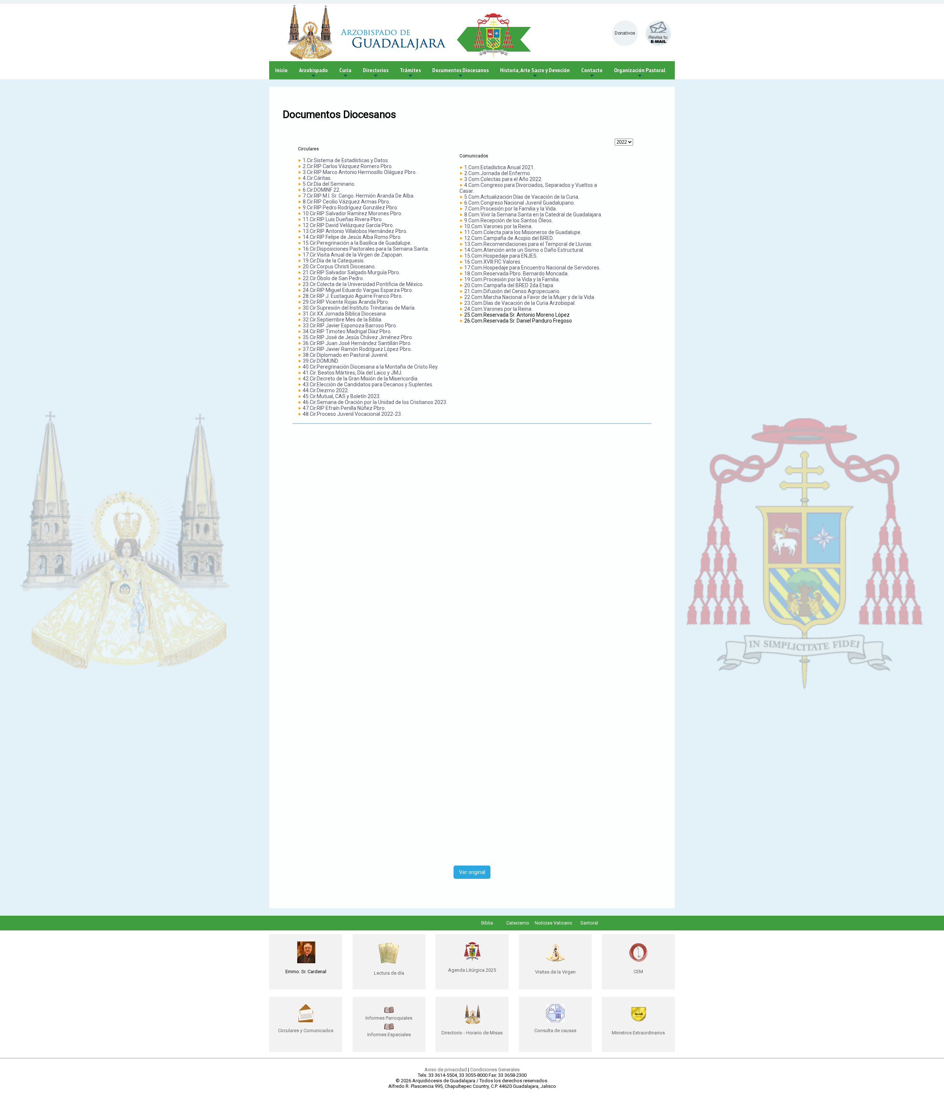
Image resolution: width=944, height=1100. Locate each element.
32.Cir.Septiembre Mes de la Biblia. (342, 320)
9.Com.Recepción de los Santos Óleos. (508, 220)
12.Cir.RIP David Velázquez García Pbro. (348, 225)
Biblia (487, 923)
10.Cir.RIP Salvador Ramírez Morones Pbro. (352, 213)
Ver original (472, 872)
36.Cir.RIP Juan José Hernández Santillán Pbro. (357, 343)
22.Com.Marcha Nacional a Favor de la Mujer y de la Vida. (529, 297)
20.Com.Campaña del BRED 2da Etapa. (509, 285)
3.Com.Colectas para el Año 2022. (503, 179)
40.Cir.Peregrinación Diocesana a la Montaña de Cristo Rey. (370, 367)
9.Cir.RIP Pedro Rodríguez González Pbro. (350, 207)
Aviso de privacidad (445, 1069)
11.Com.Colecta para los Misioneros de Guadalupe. (523, 232)
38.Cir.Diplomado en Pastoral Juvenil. (345, 355)
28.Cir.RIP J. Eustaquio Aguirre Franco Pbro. (353, 296)
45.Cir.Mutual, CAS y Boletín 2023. (342, 396)
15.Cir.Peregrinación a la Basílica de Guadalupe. (357, 243)
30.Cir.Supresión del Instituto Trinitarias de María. (359, 308)
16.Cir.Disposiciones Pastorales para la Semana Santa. (366, 249)
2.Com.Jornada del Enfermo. (497, 173)
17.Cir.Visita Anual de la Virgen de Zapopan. (353, 255)
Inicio (281, 70)
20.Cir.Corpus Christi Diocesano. (339, 266)
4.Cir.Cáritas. (317, 178)
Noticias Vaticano (553, 923)
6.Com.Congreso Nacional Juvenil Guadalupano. (519, 203)
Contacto (592, 72)
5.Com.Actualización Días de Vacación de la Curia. (521, 197)
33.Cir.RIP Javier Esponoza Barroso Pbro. (350, 325)
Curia (345, 72)
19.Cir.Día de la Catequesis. (334, 261)
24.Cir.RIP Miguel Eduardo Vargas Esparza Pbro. (358, 290)
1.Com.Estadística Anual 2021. (499, 167)
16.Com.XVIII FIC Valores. (492, 262)
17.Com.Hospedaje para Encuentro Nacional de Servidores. (532, 268)
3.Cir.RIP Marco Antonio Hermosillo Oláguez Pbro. (360, 172)
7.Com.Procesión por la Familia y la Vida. (510, 209)
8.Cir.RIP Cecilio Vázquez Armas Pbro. (346, 202)
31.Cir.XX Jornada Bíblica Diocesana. (345, 314)
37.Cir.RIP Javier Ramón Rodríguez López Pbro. (357, 349)
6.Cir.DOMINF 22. (321, 190)
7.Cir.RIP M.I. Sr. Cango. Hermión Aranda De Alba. (358, 196)
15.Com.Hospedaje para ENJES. (501, 256)
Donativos (625, 33)
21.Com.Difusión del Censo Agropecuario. (512, 291)
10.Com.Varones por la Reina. (498, 226)
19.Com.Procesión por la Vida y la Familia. (512, 279)
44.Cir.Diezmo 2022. (326, 390)
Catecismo (517, 923)
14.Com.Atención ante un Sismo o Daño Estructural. (524, 250)
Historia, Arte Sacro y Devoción (535, 72)
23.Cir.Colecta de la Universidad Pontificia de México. (363, 284)
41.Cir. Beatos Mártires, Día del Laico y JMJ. (352, 373)
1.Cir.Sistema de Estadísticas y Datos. (346, 160)
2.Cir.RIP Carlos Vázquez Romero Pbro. (348, 166)
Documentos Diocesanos (460, 72)
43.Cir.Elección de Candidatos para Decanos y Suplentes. (368, 384)
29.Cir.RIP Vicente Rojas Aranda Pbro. (346, 302)
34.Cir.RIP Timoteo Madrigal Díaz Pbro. (347, 331)
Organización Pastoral (639, 72)
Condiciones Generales (495, 1069)
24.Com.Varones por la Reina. (498, 309)
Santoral (589, 923)
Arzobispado (313, 72)
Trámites (410, 72)
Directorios (375, 72)
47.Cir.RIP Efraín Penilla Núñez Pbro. (344, 408)
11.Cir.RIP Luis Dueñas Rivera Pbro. (343, 219)
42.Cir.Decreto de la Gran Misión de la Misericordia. (361, 379)
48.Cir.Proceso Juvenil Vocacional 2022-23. (352, 414)
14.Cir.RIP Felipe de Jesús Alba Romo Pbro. (352, 237)
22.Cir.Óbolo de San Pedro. (333, 278)
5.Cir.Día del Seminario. (329, 184)
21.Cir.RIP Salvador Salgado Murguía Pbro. (351, 272)
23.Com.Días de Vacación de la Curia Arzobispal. (520, 303)
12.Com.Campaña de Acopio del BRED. (508, 238)
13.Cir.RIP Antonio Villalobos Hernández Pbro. (355, 231)
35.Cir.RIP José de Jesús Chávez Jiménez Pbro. (358, 337)
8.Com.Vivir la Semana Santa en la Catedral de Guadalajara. (533, 214)
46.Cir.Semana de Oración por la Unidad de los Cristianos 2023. (375, 402)
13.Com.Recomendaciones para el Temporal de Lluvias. (528, 244)
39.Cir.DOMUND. (321, 361)
